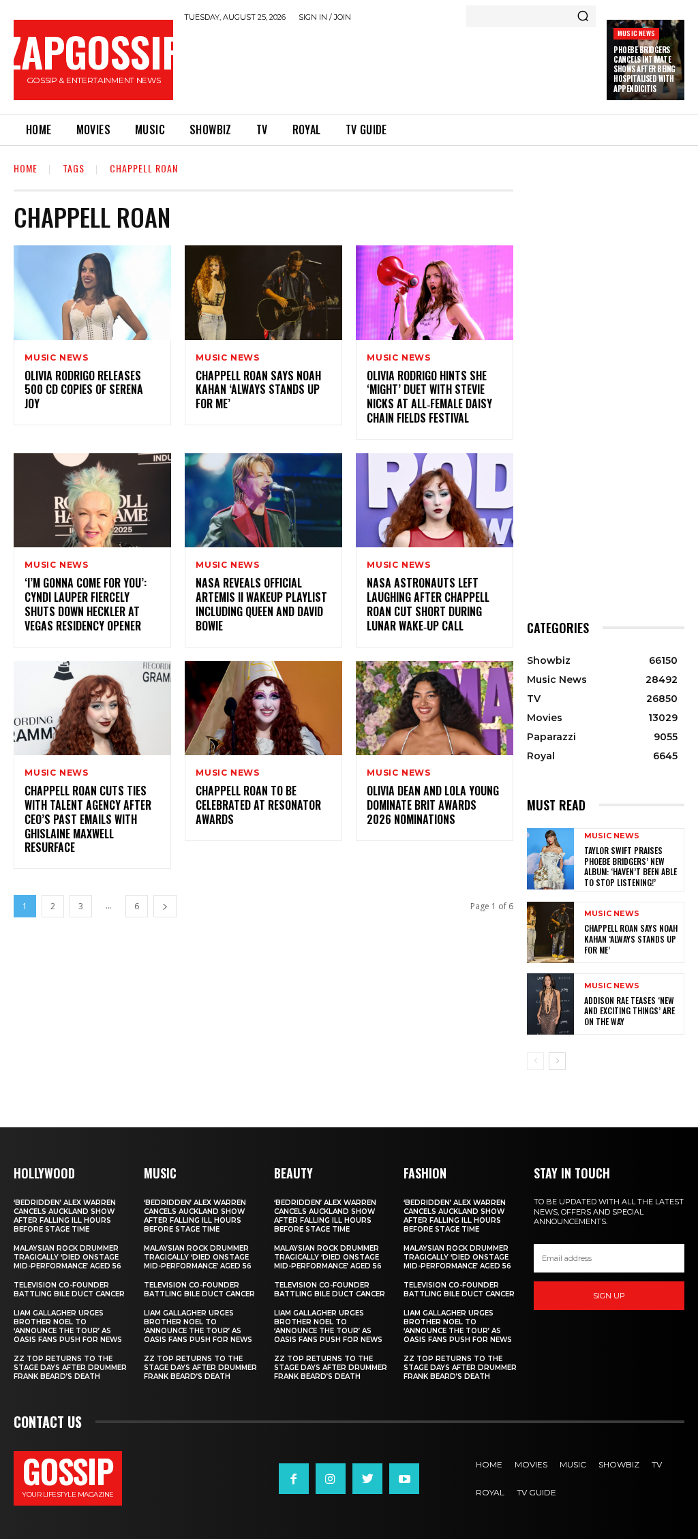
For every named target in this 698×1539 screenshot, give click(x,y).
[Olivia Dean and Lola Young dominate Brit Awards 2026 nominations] (434, 708)
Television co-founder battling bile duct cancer (69, 1289)
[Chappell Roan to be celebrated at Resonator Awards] (263, 708)
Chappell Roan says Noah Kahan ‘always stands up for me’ (258, 389)
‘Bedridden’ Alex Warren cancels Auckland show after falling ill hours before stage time (65, 1216)
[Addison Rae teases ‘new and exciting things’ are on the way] (550, 1004)
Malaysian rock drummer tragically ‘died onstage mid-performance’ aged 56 (67, 1257)
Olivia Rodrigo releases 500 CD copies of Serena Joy (84, 389)
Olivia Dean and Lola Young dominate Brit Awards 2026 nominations (433, 804)
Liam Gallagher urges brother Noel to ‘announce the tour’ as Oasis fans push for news (68, 1326)
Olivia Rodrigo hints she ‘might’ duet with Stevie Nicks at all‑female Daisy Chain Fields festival (429, 396)
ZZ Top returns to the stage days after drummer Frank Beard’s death (70, 1367)
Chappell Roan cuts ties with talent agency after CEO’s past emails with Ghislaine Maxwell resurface (88, 818)
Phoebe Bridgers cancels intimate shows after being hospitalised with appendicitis (644, 69)
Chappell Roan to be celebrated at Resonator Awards (258, 804)
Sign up (609, 1295)
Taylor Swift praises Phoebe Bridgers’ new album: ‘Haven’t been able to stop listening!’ (630, 866)
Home (25, 168)
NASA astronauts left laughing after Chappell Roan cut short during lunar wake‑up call (428, 604)
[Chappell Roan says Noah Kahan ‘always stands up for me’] (263, 292)
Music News (636, 33)
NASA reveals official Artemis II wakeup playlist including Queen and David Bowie (261, 604)
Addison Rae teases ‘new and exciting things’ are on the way (629, 1010)
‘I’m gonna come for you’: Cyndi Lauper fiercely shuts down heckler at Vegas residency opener (86, 604)
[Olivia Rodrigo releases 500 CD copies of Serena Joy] (92, 292)
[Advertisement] (432, 65)
